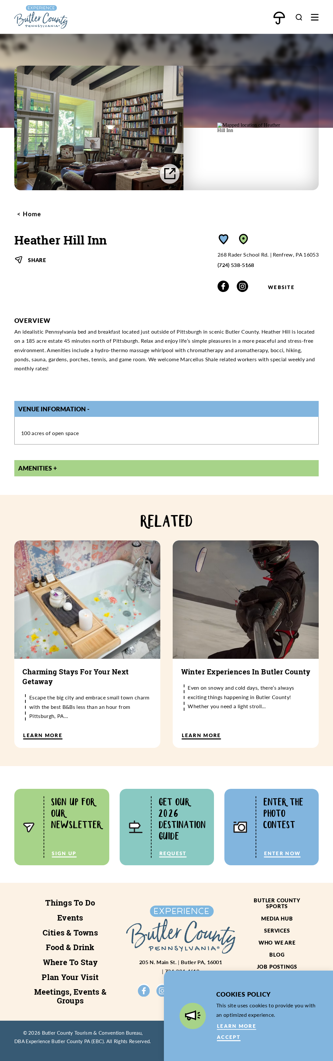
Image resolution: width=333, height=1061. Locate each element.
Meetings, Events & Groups (70, 996)
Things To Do (70, 902)
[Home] (59, 17)
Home (31, 214)
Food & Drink (70, 947)
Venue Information (52, 409)
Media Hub (277, 918)
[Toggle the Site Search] (298, 17)
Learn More (236, 1025)
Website (281, 287)
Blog (277, 954)
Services (277, 930)
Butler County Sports (277, 903)
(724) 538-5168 (236, 265)
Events (70, 917)
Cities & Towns (70, 932)
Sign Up (64, 853)
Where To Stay (70, 962)
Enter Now (282, 853)
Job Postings (277, 966)
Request (173, 853)
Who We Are (277, 942)
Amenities (35, 468)
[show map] (243, 239)
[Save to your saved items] (224, 239)
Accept (229, 1037)
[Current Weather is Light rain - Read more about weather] (279, 18)
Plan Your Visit (70, 977)
